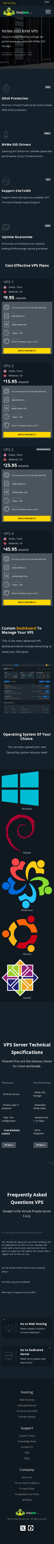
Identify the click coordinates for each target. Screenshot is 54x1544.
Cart (47, 1)
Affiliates (27, 1499)
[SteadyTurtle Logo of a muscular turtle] (14, 11)
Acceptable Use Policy (27, 1494)
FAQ (30, 52)
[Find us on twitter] (22, 1528)
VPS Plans (20, 52)
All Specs (9, 1145)
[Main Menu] (48, 11)
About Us (27, 1477)
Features (7, 52)
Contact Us (27, 1447)
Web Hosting (9, 3)
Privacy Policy (26, 1488)
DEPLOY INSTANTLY (27, 350)
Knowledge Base (27, 1441)
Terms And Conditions (27, 1483)
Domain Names (27, 1416)
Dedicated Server (27, 1405)
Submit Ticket (27, 1435)
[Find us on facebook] (30, 1528)
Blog (27, 1458)
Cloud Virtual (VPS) (27, 1411)
